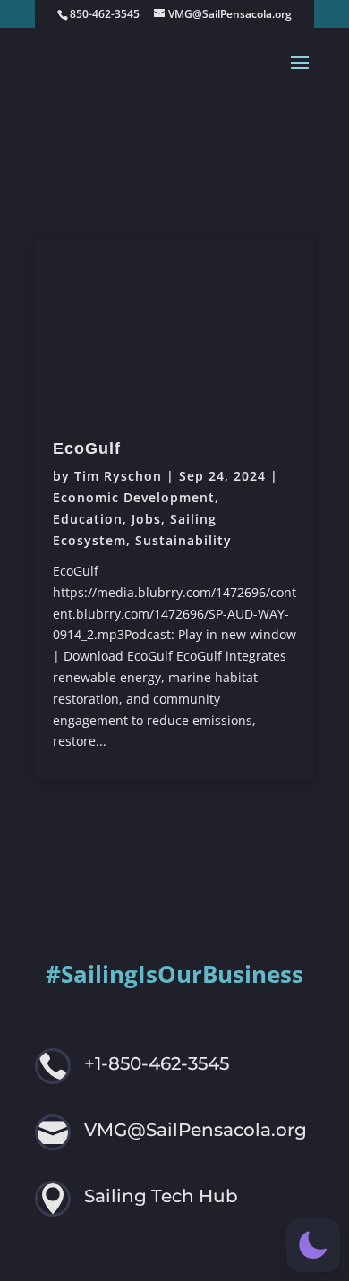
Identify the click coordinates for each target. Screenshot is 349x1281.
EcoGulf (87, 448)
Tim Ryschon (118, 475)
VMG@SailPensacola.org (195, 1129)
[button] (313, 1245)
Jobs (146, 518)
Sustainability (183, 540)
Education (88, 518)
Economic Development (134, 497)
